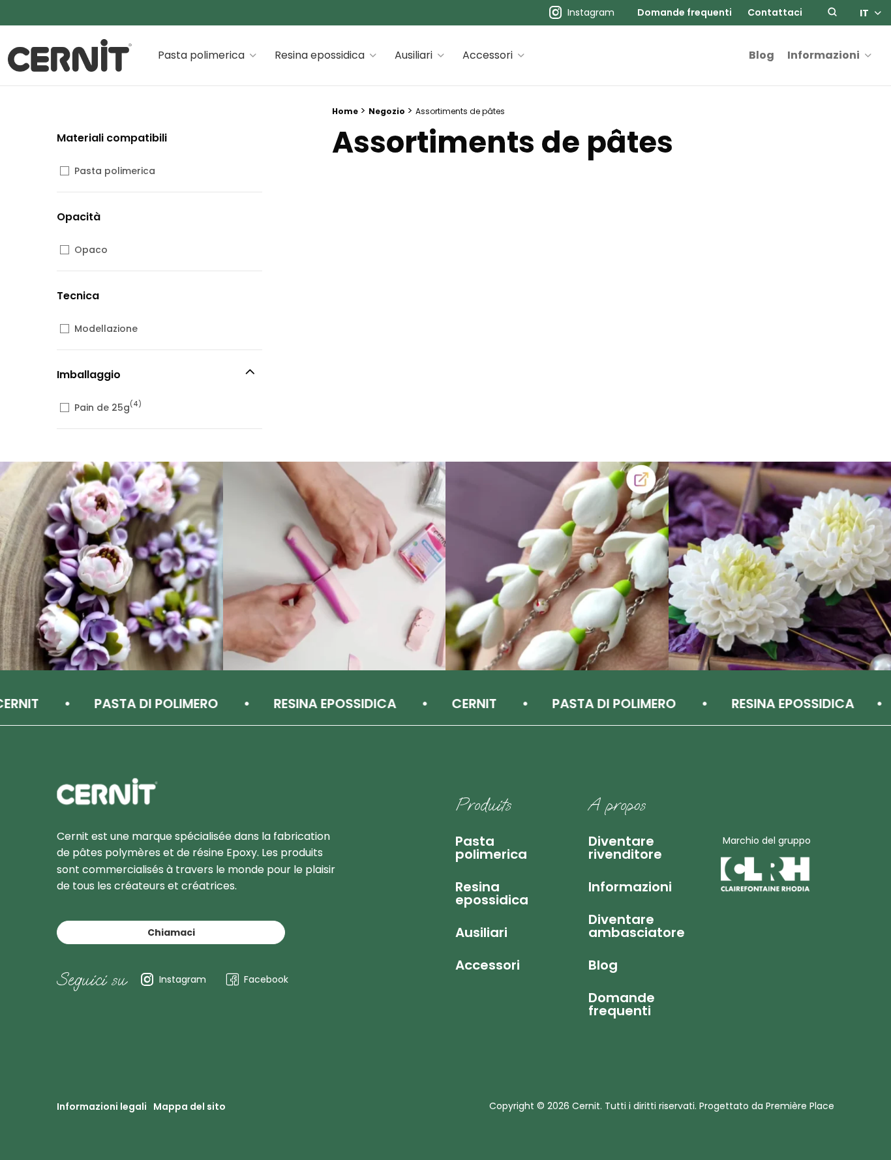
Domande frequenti (684, 13)
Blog (761, 55)
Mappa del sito (189, 1106)
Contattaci (775, 13)
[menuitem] (684, 13)
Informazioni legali (102, 1106)
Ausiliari (413, 55)
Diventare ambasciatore (636, 926)
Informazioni (823, 55)
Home (345, 111)
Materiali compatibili (112, 137)
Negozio (387, 111)
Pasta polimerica (201, 55)
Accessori (487, 55)
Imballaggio (89, 374)
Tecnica (78, 295)
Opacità (78, 216)
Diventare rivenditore (625, 847)
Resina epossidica (320, 55)
